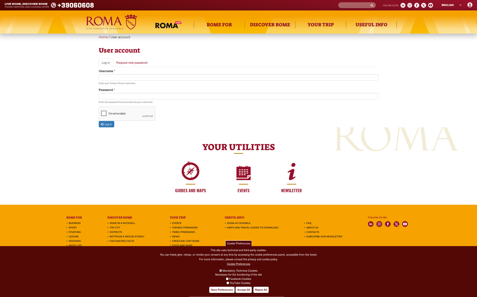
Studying (75, 232)
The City (115, 227)
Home (103, 37)
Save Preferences (222, 289)
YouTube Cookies (240, 283)
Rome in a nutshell (122, 223)
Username (107, 71)
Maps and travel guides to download (252, 227)
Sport (73, 227)
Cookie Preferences (238, 243)
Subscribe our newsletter (324, 236)
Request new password (131, 62)
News (176, 236)
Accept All (243, 289)
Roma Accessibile (238, 223)
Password (107, 90)
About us (312, 227)
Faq (308, 223)
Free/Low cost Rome (185, 241)
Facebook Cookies (240, 279)
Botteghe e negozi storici (127, 236)
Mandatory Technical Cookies (240, 271)
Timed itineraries (183, 232)
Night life (75, 245)
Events (176, 223)
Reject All (261, 289)
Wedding (75, 241)
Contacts (312, 232)
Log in (107, 63)
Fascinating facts (122, 241)
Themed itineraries (185, 227)
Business (75, 223)
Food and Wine (182, 245)
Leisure (74, 236)
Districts (116, 232)
